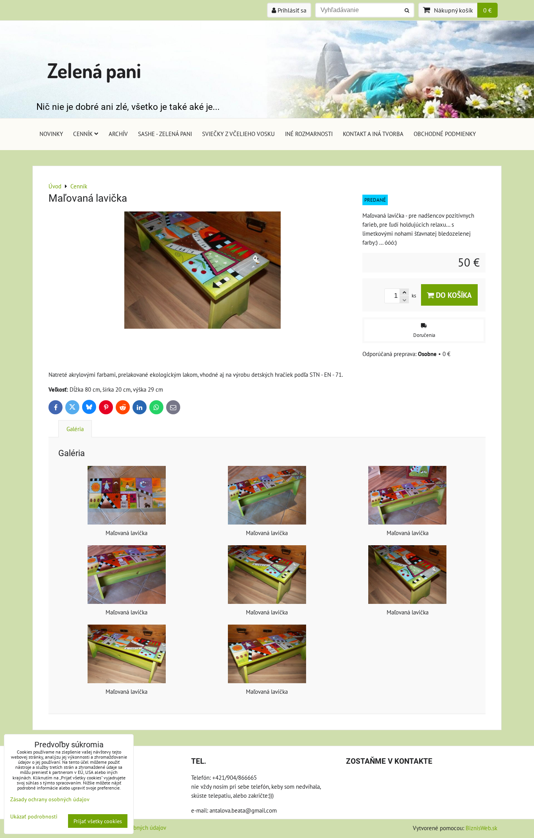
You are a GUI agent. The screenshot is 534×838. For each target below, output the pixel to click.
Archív (118, 134)
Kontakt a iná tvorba (373, 134)
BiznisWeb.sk (481, 828)
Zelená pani (94, 70)
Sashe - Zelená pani (165, 134)
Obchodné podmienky (445, 134)
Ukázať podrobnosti (33, 816)
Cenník (83, 134)
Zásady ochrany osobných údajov (50, 799)
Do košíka (453, 295)
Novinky (51, 134)
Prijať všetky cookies (97, 821)
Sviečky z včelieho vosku (238, 134)
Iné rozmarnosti (309, 134)
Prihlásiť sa (291, 10)
